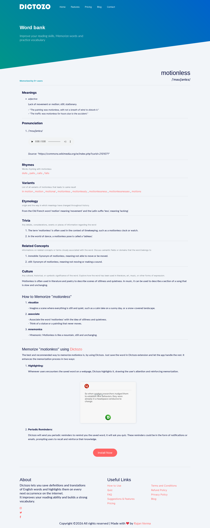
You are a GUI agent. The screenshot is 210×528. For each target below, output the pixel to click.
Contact (111, 7)
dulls (24, 173)
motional (50, 191)
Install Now (105, 452)
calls (39, 173)
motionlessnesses (119, 191)
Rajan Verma (142, 523)
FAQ (109, 494)
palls (32, 173)
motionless (64, 191)
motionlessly (79, 191)
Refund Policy (159, 490)
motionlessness (98, 191)
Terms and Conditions (164, 485)
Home (62, 7)
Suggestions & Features (121, 498)
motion (39, 191)
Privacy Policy (159, 494)
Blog (99, 7)
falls (46, 173)
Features (75, 7)
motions (136, 191)
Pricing (88, 7)
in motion (27, 191)
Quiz (110, 490)
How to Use (114, 485)
